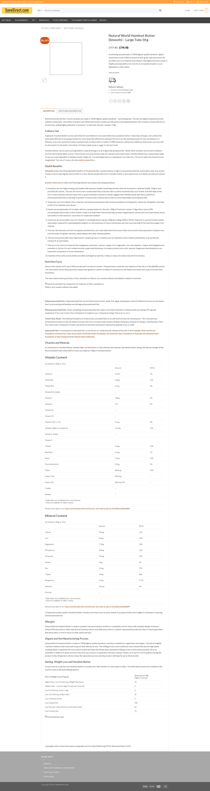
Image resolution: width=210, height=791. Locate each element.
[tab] (48, 110)
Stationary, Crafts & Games (84, 20)
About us (47, 763)
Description (48, 111)
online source (57, 182)
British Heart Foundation (95, 333)
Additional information (70, 111)
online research (85, 160)
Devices (102, 20)
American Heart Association (70, 333)
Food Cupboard (60, 20)
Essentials (44, 20)
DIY (33, 20)
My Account (49, 776)
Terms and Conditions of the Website (59, 768)
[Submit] (160, 11)
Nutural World (74, 28)
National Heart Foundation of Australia (126, 333)
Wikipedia (49, 171)
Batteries (6, 20)
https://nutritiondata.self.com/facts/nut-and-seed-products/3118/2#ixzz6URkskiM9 (97, 509)
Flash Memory (21, 20)
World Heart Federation (85, 337)
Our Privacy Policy (51, 772)
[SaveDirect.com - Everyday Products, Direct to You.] (17, 10)
